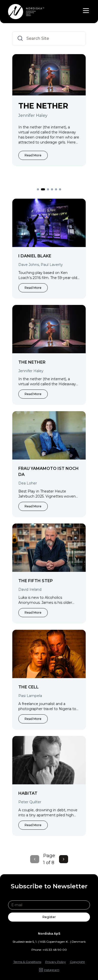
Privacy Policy (55, 962)
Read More (41, 173)
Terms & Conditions (27, 962)
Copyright (77, 962)
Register (49, 917)
